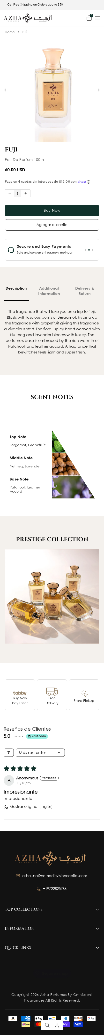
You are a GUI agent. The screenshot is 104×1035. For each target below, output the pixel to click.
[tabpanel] (42, 250)
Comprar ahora (52, 210)
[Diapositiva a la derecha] (98, 90)
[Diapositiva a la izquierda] (5, 90)
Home (11, 32)
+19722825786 (55, 889)
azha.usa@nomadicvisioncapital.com (55, 876)
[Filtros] (9, 753)
